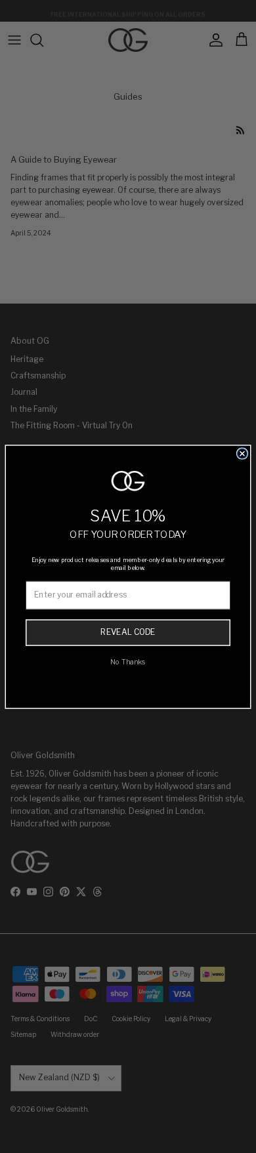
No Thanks (128, 661)
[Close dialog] (242, 453)
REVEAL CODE (127, 632)
